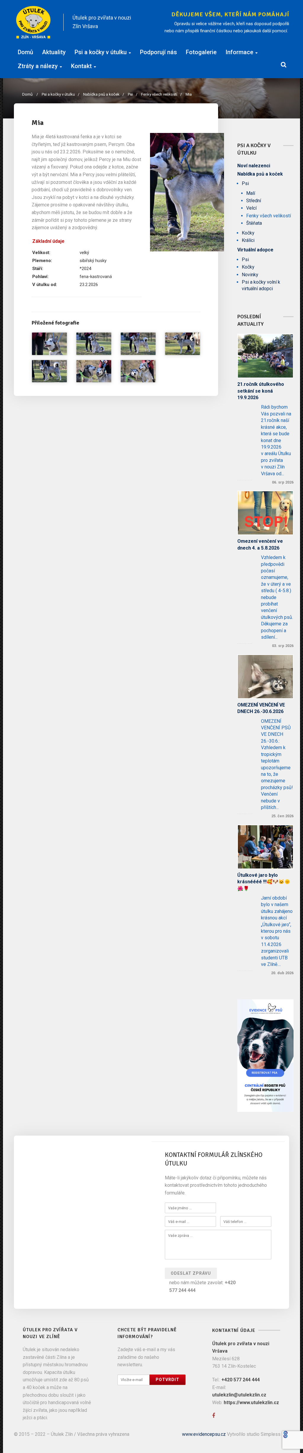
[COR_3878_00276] (182, 343)
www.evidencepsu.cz (204, 1434)
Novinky (250, 274)
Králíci (248, 240)
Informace (239, 52)
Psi (132, 94)
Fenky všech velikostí (161, 94)
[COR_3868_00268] (49, 371)
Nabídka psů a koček (103, 94)
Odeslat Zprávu (191, 1273)
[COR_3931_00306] (138, 343)
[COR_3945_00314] (49, 343)
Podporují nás (158, 52)
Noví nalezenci (253, 165)
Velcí (251, 208)
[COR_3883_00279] (94, 371)
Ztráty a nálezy (38, 66)
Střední (253, 200)
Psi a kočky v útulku (101, 52)
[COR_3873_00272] (138, 371)
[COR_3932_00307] (94, 343)
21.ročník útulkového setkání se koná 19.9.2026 (260, 390)
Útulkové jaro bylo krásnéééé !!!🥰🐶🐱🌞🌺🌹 (263, 881)
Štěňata (254, 223)
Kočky (248, 233)
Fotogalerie (201, 52)
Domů (25, 52)
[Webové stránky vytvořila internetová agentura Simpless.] (285, 1434)
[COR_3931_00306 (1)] (187, 192)
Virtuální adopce (255, 250)
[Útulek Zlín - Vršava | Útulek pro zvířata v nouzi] (33, 22)
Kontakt (81, 66)
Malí (250, 193)
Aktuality (54, 52)
